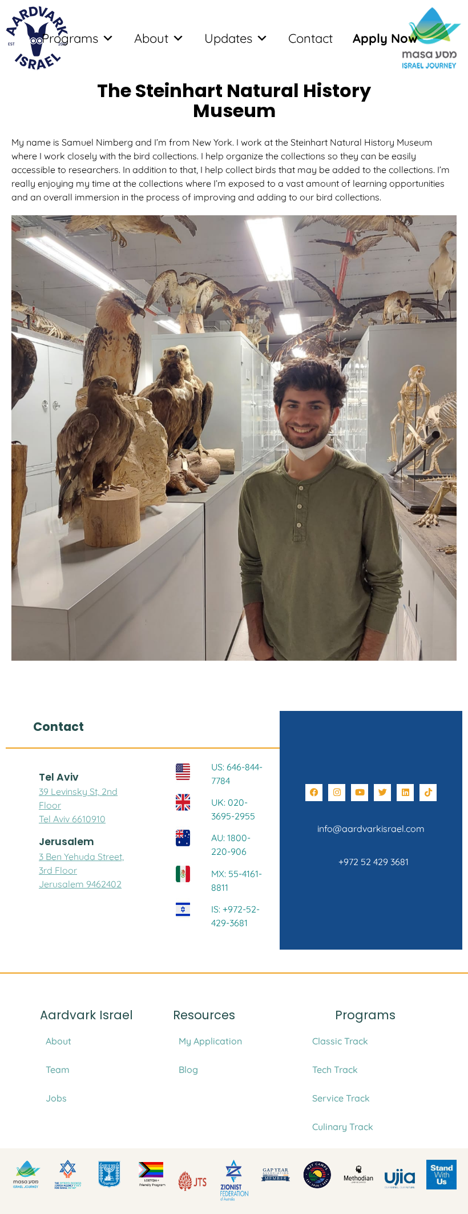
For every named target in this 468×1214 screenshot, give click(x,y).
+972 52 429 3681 (371, 861)
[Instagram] (336, 792)
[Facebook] (313, 792)
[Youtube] (359, 792)
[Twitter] (382, 792)
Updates (228, 38)
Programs (70, 38)
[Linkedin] (405, 792)
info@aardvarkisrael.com (371, 828)
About (151, 38)
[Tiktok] (428, 792)
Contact (310, 38)
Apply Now (385, 38)
